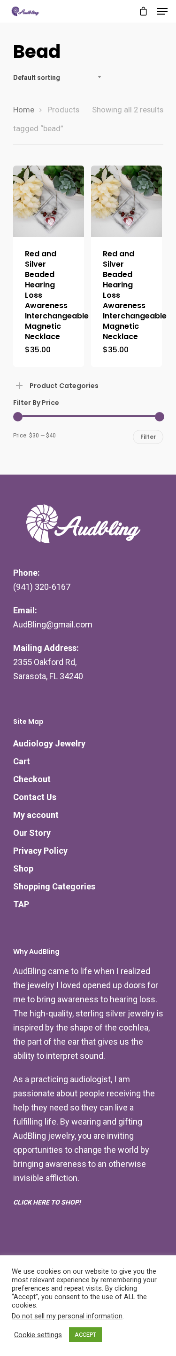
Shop (23, 868)
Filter (148, 437)
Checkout (32, 779)
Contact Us (34, 797)
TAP (21, 904)
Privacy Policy (40, 851)
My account (36, 815)
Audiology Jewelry (49, 743)
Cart (21, 761)
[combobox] (60, 77)
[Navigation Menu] (162, 11)
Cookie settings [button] (38, 1335)
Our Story (32, 833)
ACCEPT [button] (85, 1334)
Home (23, 109)
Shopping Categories (54, 886)
